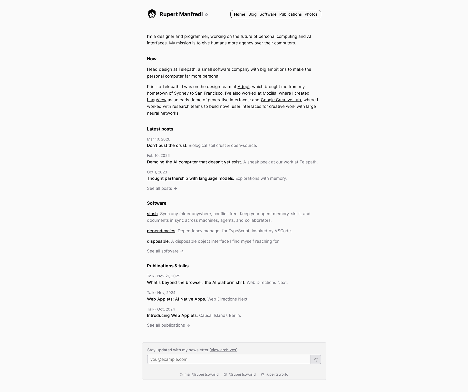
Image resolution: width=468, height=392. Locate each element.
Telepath (186, 69)
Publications (290, 14)
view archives (223, 349)
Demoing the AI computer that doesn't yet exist (194, 162)
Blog (252, 14)
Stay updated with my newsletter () (192, 349)
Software (268, 14)
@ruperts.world (242, 374)
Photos (311, 14)
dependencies (161, 230)
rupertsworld (277, 374)
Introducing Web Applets (172, 315)
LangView (156, 99)
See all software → (165, 251)
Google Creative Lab (281, 99)
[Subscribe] (316, 359)
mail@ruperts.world (202, 374)
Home (239, 14)
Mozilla (269, 93)
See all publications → (168, 325)
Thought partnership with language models (190, 178)
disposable (158, 241)
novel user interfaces (240, 106)
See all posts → (162, 188)
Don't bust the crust (166, 145)
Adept (244, 86)
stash (152, 213)
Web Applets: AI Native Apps (176, 299)
